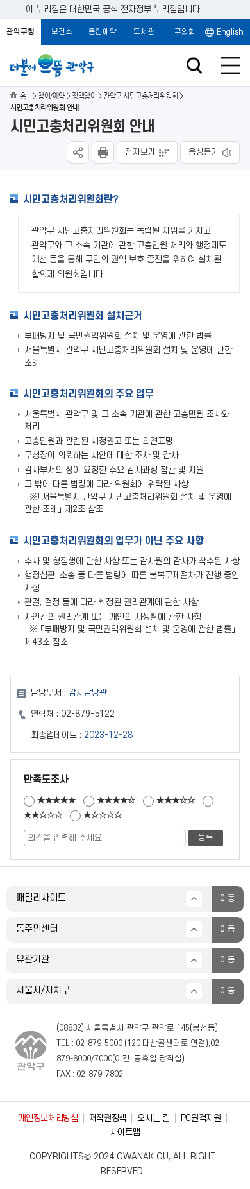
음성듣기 (203, 152)
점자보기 (140, 152)
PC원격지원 (201, 1118)
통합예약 (102, 32)
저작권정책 (107, 1118)
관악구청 (20, 32)
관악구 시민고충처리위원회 (140, 96)
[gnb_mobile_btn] (230, 65)
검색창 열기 (194, 65)
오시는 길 (153, 1118)
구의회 (185, 32)
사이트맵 (125, 1132)
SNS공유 (78, 152)
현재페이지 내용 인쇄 (103, 152)
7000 (103, 1058)
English (230, 32)
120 (133, 1043)
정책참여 (84, 96)
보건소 (61, 32)
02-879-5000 (99, 1043)
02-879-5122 (88, 714)
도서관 (143, 32)
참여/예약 (51, 96)
